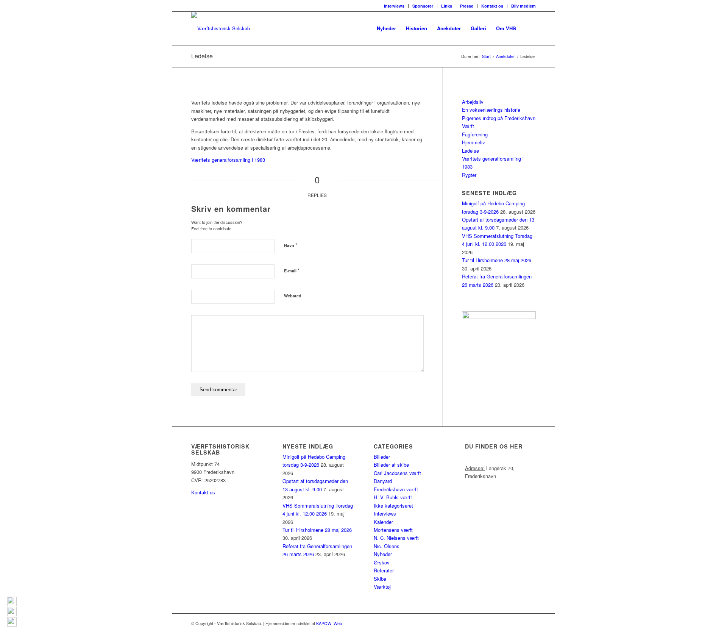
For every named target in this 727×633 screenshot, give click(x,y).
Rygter (469, 174)
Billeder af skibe (391, 464)
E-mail (292, 270)
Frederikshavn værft (396, 489)
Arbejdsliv (473, 101)
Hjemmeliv (473, 142)
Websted (292, 296)
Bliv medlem (523, 6)
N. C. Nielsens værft (396, 537)
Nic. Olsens (386, 546)
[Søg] (528, 28)
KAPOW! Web (329, 623)
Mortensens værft (393, 529)
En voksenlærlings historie (491, 109)
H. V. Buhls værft (393, 497)
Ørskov (382, 562)
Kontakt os (492, 6)
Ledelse (202, 56)
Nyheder (383, 554)
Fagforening (475, 134)
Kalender (383, 521)
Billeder (382, 456)
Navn (290, 245)
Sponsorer (422, 6)
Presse (466, 6)
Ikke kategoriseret (393, 505)
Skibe (380, 578)
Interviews (394, 6)
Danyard (383, 481)
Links (446, 6)
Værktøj (382, 586)
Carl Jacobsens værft (397, 473)
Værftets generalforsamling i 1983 (228, 159)
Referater (384, 570)
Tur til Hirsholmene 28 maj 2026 (496, 260)
